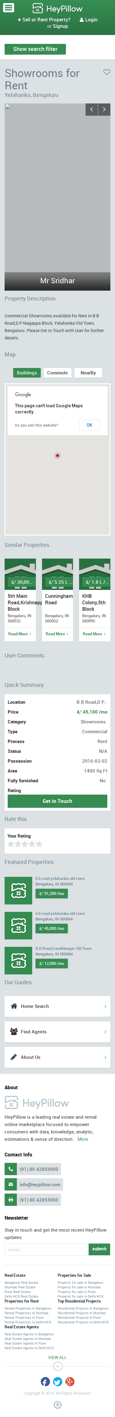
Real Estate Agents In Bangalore (29, 1334)
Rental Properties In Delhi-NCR (28, 1322)
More (83, 1139)
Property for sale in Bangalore (80, 1282)
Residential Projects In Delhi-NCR (83, 1322)
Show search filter (35, 48)
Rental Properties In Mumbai (26, 1313)
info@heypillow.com (40, 1184)
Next (104, 109)
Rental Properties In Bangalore (28, 1308)
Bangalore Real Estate (21, 1282)
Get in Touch (57, 800)
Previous (92, 109)
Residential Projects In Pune (79, 1317)
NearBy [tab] (88, 373)
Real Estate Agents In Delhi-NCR (29, 1347)
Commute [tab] (57, 373)
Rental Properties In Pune (24, 1317)
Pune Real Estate (18, 1291)
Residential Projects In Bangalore (83, 1308)
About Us (30, 1057)
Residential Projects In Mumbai (82, 1313)
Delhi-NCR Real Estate (21, 1296)
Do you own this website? (36, 425)
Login (89, 19)
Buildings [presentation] (27, 373)
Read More (18, 634)
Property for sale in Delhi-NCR (80, 1296)
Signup (60, 26)
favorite (106, 72)
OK (89, 425)
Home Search (35, 1006)
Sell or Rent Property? (44, 19)
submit (99, 1248)
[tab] (27, 372)
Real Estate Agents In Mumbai (28, 1338)
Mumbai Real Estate (20, 1287)
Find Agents (34, 1031)
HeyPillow (57, 8)
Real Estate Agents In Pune (25, 1343)
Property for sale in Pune (77, 1291)
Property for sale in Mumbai (79, 1287)
